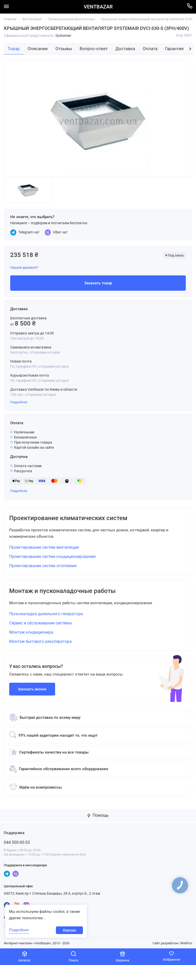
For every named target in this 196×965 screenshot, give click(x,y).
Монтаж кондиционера (31, 632)
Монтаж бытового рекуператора (40, 641)
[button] (190, 48)
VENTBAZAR (98, 7)
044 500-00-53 (17, 842)
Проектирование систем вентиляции (44, 547)
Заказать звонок (32, 689)
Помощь (100, 815)
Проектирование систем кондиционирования (52, 556)
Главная (10, 19)
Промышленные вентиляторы (71, 19)
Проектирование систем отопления (43, 565)
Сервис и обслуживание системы (40, 623)
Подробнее (18, 402)
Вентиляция (32, 19)
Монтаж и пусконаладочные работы (62, 590)
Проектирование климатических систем (68, 518)
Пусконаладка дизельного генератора (46, 613)
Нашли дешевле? (24, 267)
